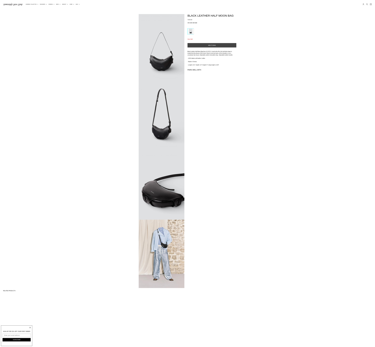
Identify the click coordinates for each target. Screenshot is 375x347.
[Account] (363, 4)
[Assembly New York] (13, 4)
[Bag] (371, 4)
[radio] (191, 31)
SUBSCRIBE (17, 339)
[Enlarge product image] (161, 48)
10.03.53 (190, 19)
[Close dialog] (30, 327)
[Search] (367, 4)
